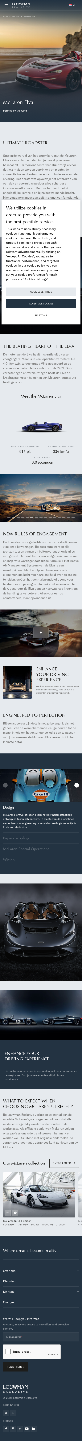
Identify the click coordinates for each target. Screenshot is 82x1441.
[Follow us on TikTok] (20, 1429)
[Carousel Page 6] (31, 517)
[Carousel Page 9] (45, 517)
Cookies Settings (41, 291)
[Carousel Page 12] (59, 517)
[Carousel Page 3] (18, 517)
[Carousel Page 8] (41, 517)
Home (5, 16)
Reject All (41, 315)
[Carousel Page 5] (27, 517)
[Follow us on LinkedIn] (34, 1429)
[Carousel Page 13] (63, 517)
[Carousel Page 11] (54, 517)
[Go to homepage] (21, 5)
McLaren (15, 16)
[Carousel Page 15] (73, 517)
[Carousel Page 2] (13, 517)
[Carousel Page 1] (8, 517)
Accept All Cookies (41, 303)
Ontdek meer (62, 1163)
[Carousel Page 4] (22, 517)
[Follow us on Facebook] (6, 1429)
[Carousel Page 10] (50, 517)
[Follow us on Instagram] (13, 1429)
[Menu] (7, 5)
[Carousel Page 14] (68, 517)
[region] (41, 262)
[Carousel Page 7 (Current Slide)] (36, 517)
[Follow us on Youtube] (27, 1429)
